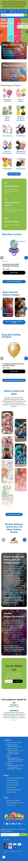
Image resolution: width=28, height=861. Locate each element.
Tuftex (21, 592)
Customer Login (11, 792)
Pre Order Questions (12, 782)
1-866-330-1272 (12, 749)
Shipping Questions (12, 780)
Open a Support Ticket (14, 742)
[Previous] (2, 258)
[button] (13, 727)
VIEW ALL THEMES (14, 174)
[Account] (22, 11)
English (6, 839)
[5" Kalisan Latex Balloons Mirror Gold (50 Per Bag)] (13, 350)
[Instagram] (10, 824)
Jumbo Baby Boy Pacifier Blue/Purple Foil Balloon (10, 265)
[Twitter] (4, 824)
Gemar (17, 592)
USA (9, 756)
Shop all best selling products (14, 380)
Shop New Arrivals (11, 234)
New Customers (11, 787)
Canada (10, 763)
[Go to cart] (26, 11)
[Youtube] (13, 824)
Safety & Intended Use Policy (15, 802)
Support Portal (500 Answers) (15, 778)
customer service (8, 632)
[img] (14, 705)
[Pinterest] (19, 824)
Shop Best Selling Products (11, 335)
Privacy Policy (11, 805)
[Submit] (25, 15)
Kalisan (6, 594)
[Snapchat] (24, 823)
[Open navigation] (1, 11)
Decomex (11, 592)
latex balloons (18, 572)
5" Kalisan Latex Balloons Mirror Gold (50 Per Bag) (13, 364)
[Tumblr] (22, 823)
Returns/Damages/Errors (14, 789)
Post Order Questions (13, 785)
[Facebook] (7, 824)
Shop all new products (14, 281)
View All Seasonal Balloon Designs (13, 322)
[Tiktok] (16, 824)
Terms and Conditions (13, 800)
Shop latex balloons (14, 514)
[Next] (26, 258)
